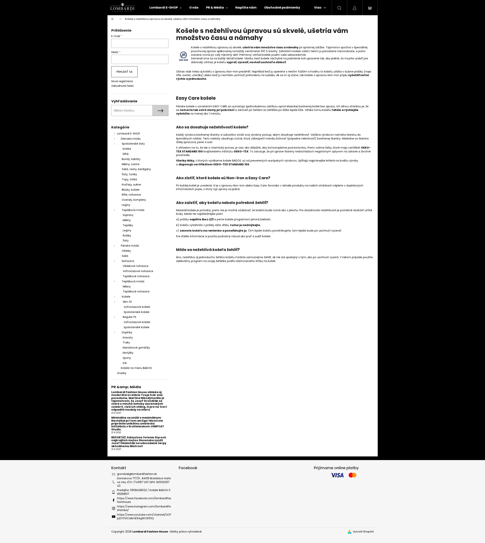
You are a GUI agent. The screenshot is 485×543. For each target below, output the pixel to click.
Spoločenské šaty (133, 144)
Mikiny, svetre (130, 164)
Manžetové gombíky (136, 348)
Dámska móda (130, 139)
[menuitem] (165, 7)
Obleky (126, 251)
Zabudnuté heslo (122, 86)
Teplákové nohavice (136, 276)
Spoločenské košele (136, 312)
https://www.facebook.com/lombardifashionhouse (144, 500)
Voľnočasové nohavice (138, 271)
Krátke (127, 149)
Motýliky (128, 353)
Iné (125, 363)
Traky (126, 342)
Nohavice (128, 261)
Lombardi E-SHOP (128, 133)
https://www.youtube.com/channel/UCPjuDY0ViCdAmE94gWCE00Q (144, 516)
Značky (121, 373)
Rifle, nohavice (131, 195)
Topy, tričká (129, 179)
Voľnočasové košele (137, 307)
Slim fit (127, 302)
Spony (127, 358)
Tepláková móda (133, 210)
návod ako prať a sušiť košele (250, 236)
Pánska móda (130, 246)
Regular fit (129, 317)
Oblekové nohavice (135, 266)
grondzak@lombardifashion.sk (137, 474)
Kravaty (128, 337)
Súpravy (128, 215)
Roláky (127, 235)
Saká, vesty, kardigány (136, 169)
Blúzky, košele (130, 190)
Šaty (126, 240)
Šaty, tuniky (129, 174)
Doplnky (127, 332)
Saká (125, 256)
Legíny (126, 205)
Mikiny (127, 220)
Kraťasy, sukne (131, 184)
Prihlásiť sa (124, 72)
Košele (126, 297)
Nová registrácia (122, 81)
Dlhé (126, 154)
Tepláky (128, 225)
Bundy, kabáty (131, 159)
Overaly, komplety (134, 200)
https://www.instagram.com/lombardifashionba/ (144, 508)
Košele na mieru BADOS (136, 368)
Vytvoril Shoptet (363, 531)
